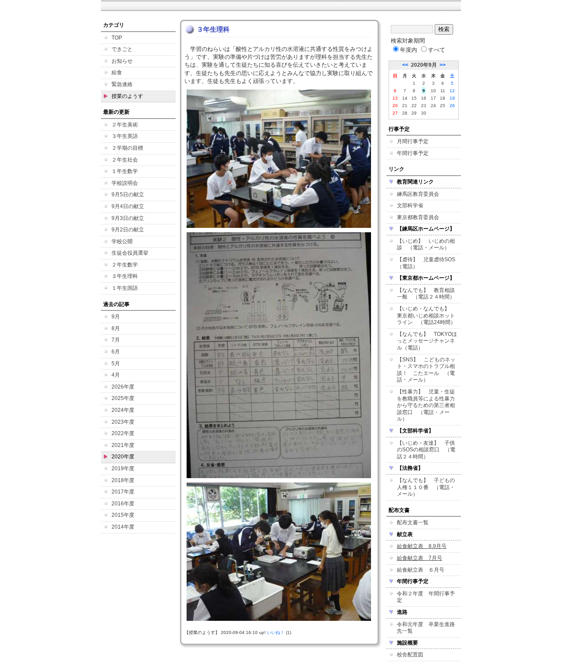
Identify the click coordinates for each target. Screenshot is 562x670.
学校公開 (122, 241)
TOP (117, 38)
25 (442, 105)
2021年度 (123, 445)
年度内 (408, 50)
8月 (116, 328)
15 (414, 98)
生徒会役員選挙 (130, 253)
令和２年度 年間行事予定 (426, 597)
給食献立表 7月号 (419, 558)
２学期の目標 (127, 148)
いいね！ (276, 632)
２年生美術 (125, 125)
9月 (116, 316)
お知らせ (122, 61)
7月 (116, 340)
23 (423, 105)
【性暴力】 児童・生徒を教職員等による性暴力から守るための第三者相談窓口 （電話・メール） (426, 405)
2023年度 (123, 422)
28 (404, 113)
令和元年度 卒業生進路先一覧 (426, 627)
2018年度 (123, 480)
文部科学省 (410, 205)
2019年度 (123, 468)
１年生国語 (125, 288)
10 (433, 90)
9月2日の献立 (128, 230)
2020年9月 (424, 65)
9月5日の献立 (128, 194)
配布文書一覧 (413, 522)
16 (423, 98)
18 (442, 98)
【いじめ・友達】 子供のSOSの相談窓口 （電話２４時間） (426, 450)
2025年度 (123, 398)
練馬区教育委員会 (418, 194)
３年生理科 (125, 276)
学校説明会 (125, 183)
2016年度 (123, 504)
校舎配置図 (410, 655)
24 (433, 105)
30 (423, 113)
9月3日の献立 (128, 218)
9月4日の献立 (128, 206)
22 (414, 105)
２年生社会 (125, 160)
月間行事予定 (413, 141)
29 (414, 113)
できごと (122, 49)
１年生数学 (125, 171)
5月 (116, 363)
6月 (116, 352)
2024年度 (123, 410)
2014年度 (123, 527)
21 (404, 105)
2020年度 (123, 457)
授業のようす (127, 96)
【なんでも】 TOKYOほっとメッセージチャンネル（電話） (427, 341)
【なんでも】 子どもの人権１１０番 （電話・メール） (426, 487)
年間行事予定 (413, 153)
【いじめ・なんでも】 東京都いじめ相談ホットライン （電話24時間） (426, 315)
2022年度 (123, 433)
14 (404, 98)
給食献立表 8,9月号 (422, 546)
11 (442, 90)
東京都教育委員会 (418, 217)
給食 (117, 72)
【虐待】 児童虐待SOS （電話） (429, 263)
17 (433, 98)
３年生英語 (125, 136)
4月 (116, 375)
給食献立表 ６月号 (420, 570)
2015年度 (123, 515)
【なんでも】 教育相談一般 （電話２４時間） (426, 293)
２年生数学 (125, 265)
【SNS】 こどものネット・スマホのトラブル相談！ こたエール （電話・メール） (426, 370)
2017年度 (123, 492)
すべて (436, 50)
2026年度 (123, 387)
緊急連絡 (122, 84)
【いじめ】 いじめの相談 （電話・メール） (426, 244)
